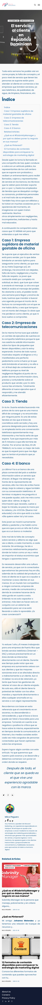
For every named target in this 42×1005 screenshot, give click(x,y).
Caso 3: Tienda (11, 124)
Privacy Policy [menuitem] (8, 998)
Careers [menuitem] (6, 994)
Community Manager (30, 865)
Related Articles (11, 131)
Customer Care (13, 21)
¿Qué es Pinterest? (13, 145)
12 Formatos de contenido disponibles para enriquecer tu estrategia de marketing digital (18, 152)
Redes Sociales (9, 868)
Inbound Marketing (26, 937)
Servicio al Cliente (27, 21)
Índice (7, 107)
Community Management (13, 865)
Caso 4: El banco (12, 128)
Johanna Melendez (24, 920)
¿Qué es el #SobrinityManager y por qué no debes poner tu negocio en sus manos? (20, 138)
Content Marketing (11, 937)
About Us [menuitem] (6, 991)
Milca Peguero (16, 54)
